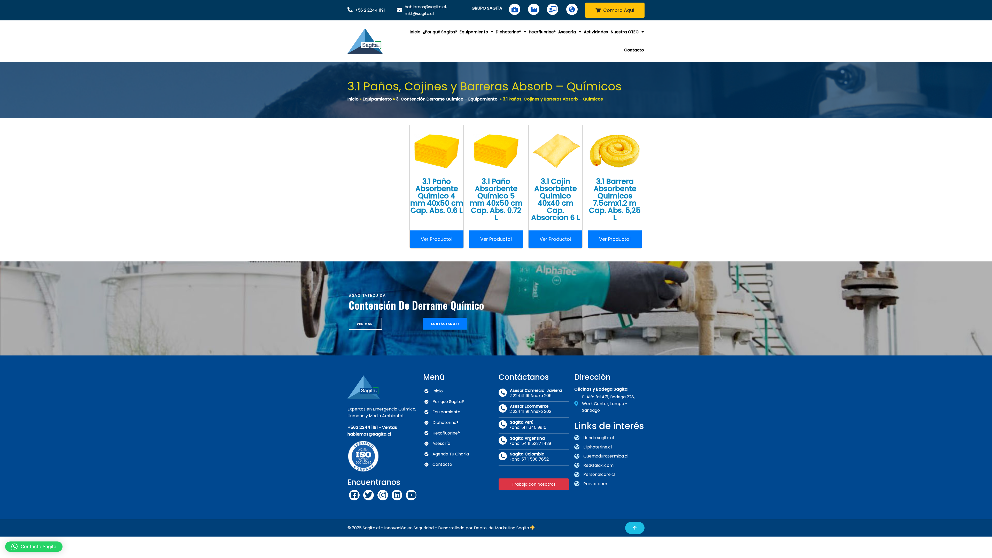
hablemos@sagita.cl (369, 434)
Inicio (353, 99)
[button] (34, 546)
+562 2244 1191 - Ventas (372, 427)
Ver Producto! (437, 239)
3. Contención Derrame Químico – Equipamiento (447, 99)
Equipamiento (377, 99)
